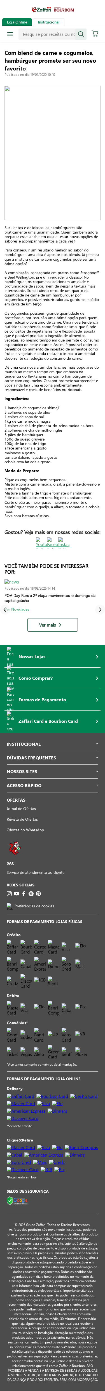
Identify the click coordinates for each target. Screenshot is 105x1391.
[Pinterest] (38, 893)
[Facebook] (23, 893)
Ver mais (47, 624)
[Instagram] (9, 893)
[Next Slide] (100, 610)
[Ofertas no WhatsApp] (15, 858)
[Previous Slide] (5, 610)
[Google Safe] (18, 1201)
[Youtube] (16, 893)
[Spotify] (31, 893)
